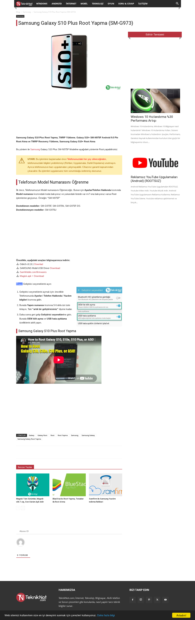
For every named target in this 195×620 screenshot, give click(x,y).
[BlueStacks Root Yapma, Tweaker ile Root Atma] (69, 484)
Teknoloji (97, 3)
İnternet (71, 3)
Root (52, 435)
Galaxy (31, 435)
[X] (157, 600)
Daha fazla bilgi (106, 615)
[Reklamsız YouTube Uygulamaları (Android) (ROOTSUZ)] (156, 161)
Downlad (38, 264)
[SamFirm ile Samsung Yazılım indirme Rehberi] (105, 484)
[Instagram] (141, 600)
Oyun (111, 3)
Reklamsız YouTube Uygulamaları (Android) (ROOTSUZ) (154, 179)
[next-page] (23, 508)
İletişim (142, 3)
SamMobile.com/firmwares (33, 272)
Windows (41, 3)
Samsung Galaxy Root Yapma (29, 439)
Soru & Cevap (126, 3)
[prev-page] (18, 508)
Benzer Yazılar (25, 467)
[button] (177, 3)
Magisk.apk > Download (32, 276)
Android (57, 3)
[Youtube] (165, 600)
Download (55, 268)
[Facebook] (132, 600)
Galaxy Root (42, 435)
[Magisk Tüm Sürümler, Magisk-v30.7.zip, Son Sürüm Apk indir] (32, 484)
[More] (124, 452)
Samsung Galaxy (88, 435)
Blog (18, 12)
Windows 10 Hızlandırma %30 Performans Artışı (152, 118)
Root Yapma (63, 435)
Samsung (27, 12)
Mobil (84, 3)
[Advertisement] (69, 114)
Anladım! (181, 615)
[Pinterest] (149, 600)
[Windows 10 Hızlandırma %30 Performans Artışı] (156, 101)
